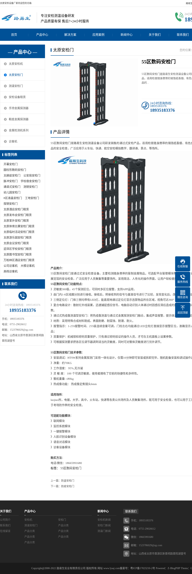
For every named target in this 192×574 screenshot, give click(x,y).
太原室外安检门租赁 (16, 220)
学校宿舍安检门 (30, 181)
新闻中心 (127, 34)
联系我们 (5, 525)
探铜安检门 (11, 203)
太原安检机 (16, 63)
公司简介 (5, 519)
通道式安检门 (12, 186)
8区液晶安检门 (13, 198)
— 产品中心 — (22, 52)
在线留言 (5, 531)
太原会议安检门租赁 (16, 243)
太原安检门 (16, 74)
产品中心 (42, 34)
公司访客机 (11, 265)
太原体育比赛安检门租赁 (19, 226)
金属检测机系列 (18, 130)
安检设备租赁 (17, 97)
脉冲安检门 (11, 181)
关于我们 (155, 34)
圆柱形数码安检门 (15, 169)
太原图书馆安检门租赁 (18, 254)
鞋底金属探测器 (18, 119)
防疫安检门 (67, 486)
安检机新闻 (104, 519)
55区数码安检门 (70, 468)
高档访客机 (11, 271)
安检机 (28, 519)
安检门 (62, 519)
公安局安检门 (31, 175)
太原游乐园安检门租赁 (18, 237)
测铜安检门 (30, 186)
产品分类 (63, 525)
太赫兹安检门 (12, 175)
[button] (94, 123)
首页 (14, 34)
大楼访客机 (28, 265)
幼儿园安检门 (12, 192)
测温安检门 (16, 85)
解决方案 (70, 34)
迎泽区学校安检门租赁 (18, 248)
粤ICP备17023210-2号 (142, 568)
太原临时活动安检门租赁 (19, 231)
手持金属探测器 (18, 108)
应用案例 (98, 34)
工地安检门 (32, 198)
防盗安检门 (67, 480)
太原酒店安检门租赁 (16, 209)
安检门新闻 (104, 525)
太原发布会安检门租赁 (18, 214)
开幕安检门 (11, 164)
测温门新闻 (104, 531)
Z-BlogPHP (174, 568)
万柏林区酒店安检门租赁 (19, 260)
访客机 (13, 141)
